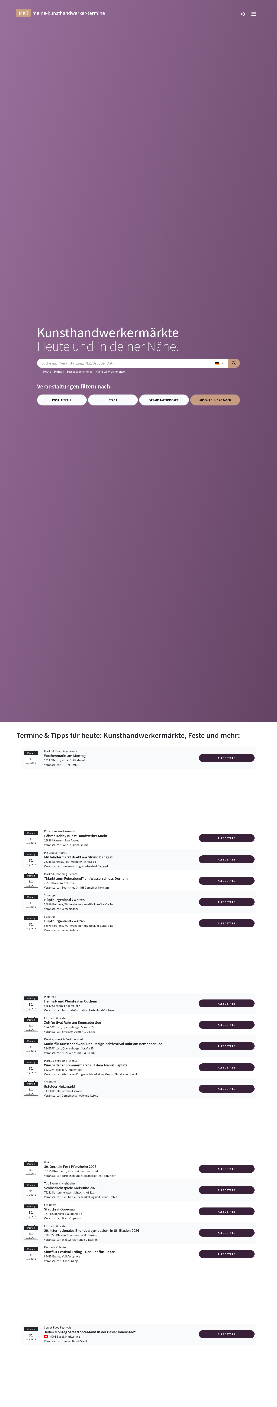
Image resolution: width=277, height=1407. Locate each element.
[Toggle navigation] (253, 14)
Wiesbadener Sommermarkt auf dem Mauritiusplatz (86, 1065)
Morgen (59, 371)
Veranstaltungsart (164, 400)
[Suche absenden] (234, 363)
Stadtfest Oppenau (59, 1209)
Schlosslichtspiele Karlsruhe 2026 (70, 1188)
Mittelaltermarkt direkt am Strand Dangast (78, 857)
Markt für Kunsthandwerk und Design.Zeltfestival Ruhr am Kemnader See (103, 1044)
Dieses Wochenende (80, 371)
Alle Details (226, 758)
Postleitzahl (62, 400)
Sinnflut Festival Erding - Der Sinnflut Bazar (79, 1252)
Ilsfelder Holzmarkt (59, 1086)
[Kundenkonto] (243, 14)
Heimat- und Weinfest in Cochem (70, 1001)
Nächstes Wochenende (110, 371)
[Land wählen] (219, 363)
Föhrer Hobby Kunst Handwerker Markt (75, 836)
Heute (47, 371)
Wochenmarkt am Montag (65, 755)
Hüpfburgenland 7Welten (64, 899)
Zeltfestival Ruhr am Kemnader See (72, 1022)
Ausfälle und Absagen (215, 400)
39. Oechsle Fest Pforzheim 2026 (70, 1166)
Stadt (113, 400)
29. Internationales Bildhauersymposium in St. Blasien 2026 (91, 1230)
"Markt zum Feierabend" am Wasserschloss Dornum (86, 878)
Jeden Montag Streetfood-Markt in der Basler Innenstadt (90, 1332)
